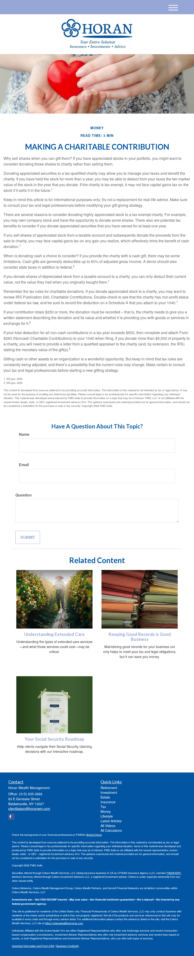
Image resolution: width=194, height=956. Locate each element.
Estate (105, 797)
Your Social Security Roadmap (54, 739)
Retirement (109, 787)
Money (106, 811)
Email (24, 464)
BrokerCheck (94, 834)
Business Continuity (67, 946)
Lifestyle (107, 816)
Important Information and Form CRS (33, 946)
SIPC (178, 873)
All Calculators (111, 830)
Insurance (108, 802)
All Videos (108, 825)
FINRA (170, 873)
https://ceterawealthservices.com (64, 923)
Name (24, 434)
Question (23, 495)
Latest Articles (111, 820)
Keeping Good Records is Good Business (140, 637)
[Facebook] (11, 817)
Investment (109, 792)
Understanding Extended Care (54, 634)
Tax (103, 806)
